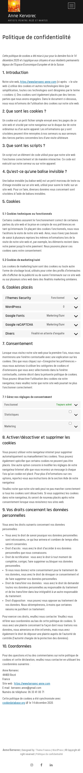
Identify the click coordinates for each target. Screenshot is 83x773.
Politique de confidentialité (49, 754)
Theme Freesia (43, 750)
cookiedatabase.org (13, 702)
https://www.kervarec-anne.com (38, 81)
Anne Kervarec (22, 16)
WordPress (57, 750)
